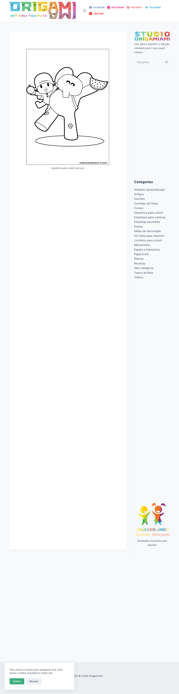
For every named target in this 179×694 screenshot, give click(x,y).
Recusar (34, 681)
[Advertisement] (67, 198)
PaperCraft (141, 254)
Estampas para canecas (150, 217)
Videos (138, 277)
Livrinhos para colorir (148, 240)
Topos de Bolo (143, 272)
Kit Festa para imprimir (149, 236)
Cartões (139, 198)
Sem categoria (143, 268)
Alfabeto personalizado (149, 189)
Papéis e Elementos (147, 249)
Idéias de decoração (147, 231)
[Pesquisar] (84, 10)
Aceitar (17, 681)
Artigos (139, 194)
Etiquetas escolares (147, 222)
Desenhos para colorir (148, 212)
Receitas (139, 263)
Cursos (138, 208)
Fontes (138, 226)
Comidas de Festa (146, 203)
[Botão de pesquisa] (166, 62)
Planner (139, 258)
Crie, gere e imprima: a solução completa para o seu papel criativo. (151, 48)
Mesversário (142, 245)
